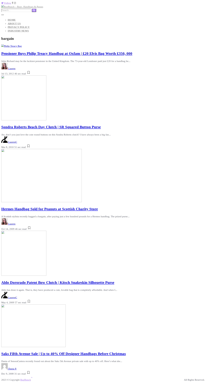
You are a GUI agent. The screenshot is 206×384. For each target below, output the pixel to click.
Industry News (18, 31)
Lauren (11, 68)
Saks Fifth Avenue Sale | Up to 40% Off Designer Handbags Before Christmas (63, 354)
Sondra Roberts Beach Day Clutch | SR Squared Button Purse (51, 127)
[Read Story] (29, 73)
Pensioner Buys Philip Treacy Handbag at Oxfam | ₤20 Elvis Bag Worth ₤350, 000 (66, 54)
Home (12, 20)
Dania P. (12, 368)
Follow (7, 3)
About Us (14, 23)
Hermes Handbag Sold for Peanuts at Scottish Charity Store (49, 209)
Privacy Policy (19, 27)
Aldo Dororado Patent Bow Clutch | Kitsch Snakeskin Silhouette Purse (57, 282)
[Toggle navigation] (2, 14)
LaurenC (12, 142)
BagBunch (25, 380)
